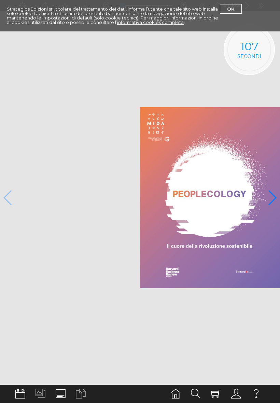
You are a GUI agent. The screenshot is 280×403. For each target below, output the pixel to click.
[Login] (236, 394)
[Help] (256, 394)
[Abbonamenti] (216, 394)
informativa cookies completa (150, 22)
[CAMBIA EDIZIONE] (20, 394)
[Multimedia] (40, 394)
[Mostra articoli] (80, 394)
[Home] (175, 394)
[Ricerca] (195, 394)
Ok (231, 9)
